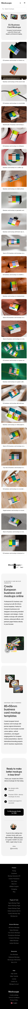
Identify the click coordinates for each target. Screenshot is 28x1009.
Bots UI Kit (14, 962)
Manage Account (14, 984)
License (14, 979)
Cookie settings (14, 995)
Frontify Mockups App (14, 913)
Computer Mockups (14, 938)
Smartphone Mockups (14, 935)
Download (14, 873)
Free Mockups (14, 954)
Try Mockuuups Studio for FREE (14, 812)
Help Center (14, 973)
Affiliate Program (14, 886)
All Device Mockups (14, 927)
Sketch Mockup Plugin (14, 905)
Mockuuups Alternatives (14, 959)
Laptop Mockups (14, 943)
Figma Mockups (14, 930)
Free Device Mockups (14, 932)
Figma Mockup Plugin (14, 903)
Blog (14, 891)
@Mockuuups (18, 837)
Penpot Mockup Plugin (14, 908)
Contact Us (14, 981)
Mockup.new (14, 916)
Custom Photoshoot (14, 878)
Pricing (14, 871)
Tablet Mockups (14, 940)
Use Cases (14, 881)
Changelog (14, 889)
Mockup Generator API (14, 876)
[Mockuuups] (9, 3)
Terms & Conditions (14, 997)
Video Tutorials (14, 976)
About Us (14, 884)
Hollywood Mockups (14, 957)
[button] (20, 3)
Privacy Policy (14, 1000)
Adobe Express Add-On (14, 911)
